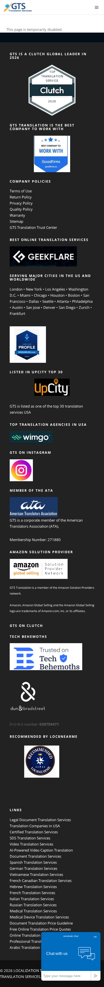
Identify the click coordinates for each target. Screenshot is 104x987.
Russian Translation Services (33, 904)
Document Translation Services (35, 856)
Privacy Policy (21, 203)
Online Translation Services (32, 935)
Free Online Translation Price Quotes (40, 929)
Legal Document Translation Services (40, 819)
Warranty (17, 215)
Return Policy (21, 197)
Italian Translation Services (32, 898)
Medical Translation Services (33, 910)
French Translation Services (32, 892)
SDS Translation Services (30, 838)
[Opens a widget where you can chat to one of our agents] (70, 956)
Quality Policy (21, 209)
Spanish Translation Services (33, 862)
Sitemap (16, 221)
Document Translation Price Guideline (41, 923)
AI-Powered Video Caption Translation (41, 850)
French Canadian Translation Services (41, 880)
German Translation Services (33, 868)
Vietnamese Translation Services (36, 874)
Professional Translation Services (37, 941)
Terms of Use (21, 190)
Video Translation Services (31, 844)
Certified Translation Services (34, 831)
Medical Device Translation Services (39, 917)
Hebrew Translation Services (33, 886)
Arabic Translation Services (32, 947)
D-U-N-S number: (34, 724)
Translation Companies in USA (35, 825)
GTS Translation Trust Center (33, 227)
